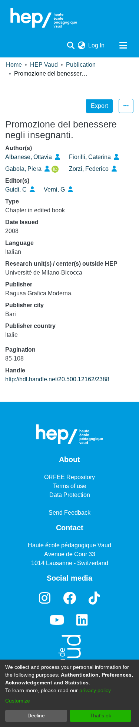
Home (14, 65)
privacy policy (94, 690)
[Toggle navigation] (123, 46)
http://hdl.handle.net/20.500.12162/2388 (57, 379)
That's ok (100, 715)
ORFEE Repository (69, 477)
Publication (81, 65)
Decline (36, 715)
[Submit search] (70, 45)
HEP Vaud (44, 65)
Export (99, 106)
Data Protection (69, 495)
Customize (17, 701)
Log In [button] (96, 45)
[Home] (44, 18)
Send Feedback (69, 512)
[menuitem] (81, 45)
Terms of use (69, 486)
